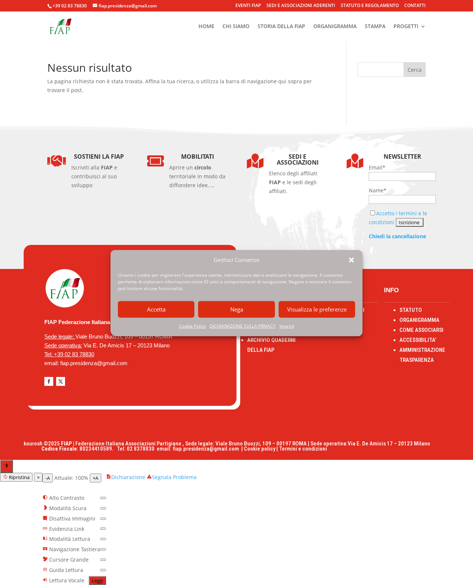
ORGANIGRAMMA (335, 27)
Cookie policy (259, 448)
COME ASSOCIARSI (421, 330)
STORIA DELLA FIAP (281, 27)
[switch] (103, 498)
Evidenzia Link (66, 528)
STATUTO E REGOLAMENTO (370, 6)
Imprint (286, 326)
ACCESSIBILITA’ (417, 340)
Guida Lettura (65, 569)
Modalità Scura (67, 508)
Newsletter (402, 156)
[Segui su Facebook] (48, 381)
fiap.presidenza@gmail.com (207, 448)
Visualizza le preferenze (317, 309)
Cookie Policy (192, 326)
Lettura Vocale (66, 580)
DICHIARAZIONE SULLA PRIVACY (243, 326)
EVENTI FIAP (248, 6)
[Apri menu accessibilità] (6, 466)
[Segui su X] (60, 381)
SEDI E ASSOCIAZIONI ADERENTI (300, 6)
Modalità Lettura (69, 538)
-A (47, 478)
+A (95, 478)
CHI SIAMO (235, 27)
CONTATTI (415, 6)
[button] (351, 260)
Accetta (156, 309)
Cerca (415, 69)
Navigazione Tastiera (74, 549)
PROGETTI (406, 27)
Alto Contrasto (66, 497)
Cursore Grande (68, 559)
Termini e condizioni (303, 448)
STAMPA (375, 27)
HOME (206, 27)
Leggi (97, 580)
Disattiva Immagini (71, 518)
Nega (236, 309)
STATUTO (410, 310)
